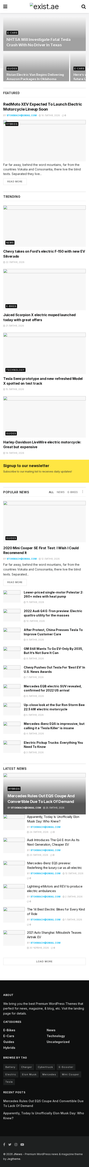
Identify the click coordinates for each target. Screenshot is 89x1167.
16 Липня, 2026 (50, 115)
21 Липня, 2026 (14, 325)
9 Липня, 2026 (35, 639)
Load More (44, 961)
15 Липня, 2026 (14, 389)
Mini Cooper (70, 1074)
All (51, 492)
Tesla (9, 1081)
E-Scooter (66, 1067)
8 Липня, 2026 (35, 658)
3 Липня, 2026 (35, 752)
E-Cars (12, 32)
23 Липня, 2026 (38, 855)
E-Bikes (11, 306)
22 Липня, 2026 (14, 262)
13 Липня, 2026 (74, 873)
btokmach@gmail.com (22, 115)
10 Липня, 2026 (35, 621)
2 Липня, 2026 (74, 896)
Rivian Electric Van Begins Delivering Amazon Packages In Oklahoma (35, 77)
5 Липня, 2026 (35, 715)
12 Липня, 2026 (50, 558)
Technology (15, 370)
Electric (10, 1074)
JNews (17, 1154)
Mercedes (49, 1074)
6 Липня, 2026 (35, 696)
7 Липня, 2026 (35, 677)
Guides (12, 68)
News (10, 242)
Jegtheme (13, 1158)
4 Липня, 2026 (35, 733)
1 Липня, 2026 (73, 919)
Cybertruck (45, 1067)
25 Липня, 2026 (54, 807)
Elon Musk (29, 1074)
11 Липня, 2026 (35, 602)
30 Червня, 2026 (39, 947)
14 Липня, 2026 (14, 453)
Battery (10, 1067)
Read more (15, 181)
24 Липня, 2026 (38, 832)
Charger (26, 1067)
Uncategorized (58, 1042)
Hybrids (11, 124)
